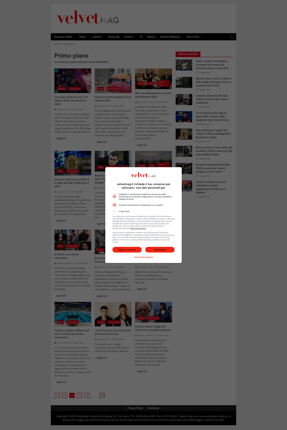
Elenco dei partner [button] (138, 228)
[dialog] (143, 215)
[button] (143, 211)
